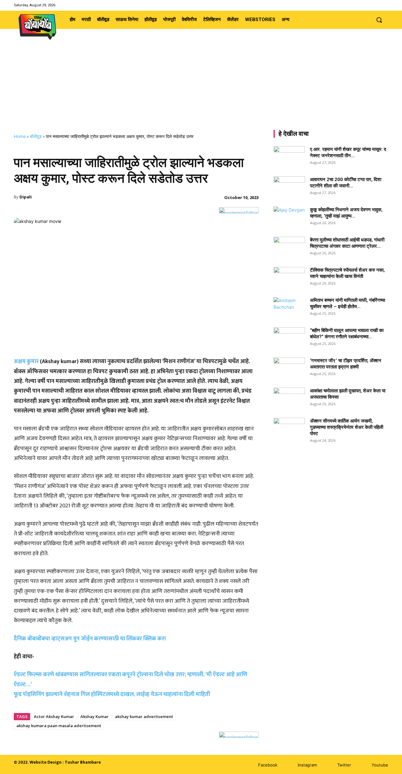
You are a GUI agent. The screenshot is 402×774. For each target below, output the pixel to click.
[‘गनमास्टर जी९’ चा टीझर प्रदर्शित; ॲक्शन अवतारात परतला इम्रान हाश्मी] (289, 368)
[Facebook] (360, 5)
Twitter (344, 764)
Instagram (307, 764)
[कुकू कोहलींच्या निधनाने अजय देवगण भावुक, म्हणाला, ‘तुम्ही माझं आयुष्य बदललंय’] (289, 218)
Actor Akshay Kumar (54, 716)
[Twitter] (376, 5)
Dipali (25, 197)
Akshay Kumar (94, 716)
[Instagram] (368, 5)
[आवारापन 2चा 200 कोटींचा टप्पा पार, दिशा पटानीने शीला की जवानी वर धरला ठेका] (289, 187)
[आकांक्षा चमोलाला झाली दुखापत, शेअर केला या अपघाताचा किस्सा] (289, 399)
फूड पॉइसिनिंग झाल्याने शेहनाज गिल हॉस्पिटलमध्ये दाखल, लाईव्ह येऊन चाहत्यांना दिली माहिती (112, 694)
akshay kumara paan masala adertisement (58, 725)
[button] (379, 20)
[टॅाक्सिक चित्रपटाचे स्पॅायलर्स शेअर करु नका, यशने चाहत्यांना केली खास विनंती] (289, 278)
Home (20, 136)
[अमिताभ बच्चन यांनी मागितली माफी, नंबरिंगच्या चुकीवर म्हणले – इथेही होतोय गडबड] (289, 308)
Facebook (267, 764)
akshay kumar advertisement (144, 716)
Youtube (380, 764)
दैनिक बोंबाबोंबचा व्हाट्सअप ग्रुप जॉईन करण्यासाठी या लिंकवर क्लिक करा (90, 639)
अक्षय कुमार (26, 361)
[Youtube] (384, 5)
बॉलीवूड (36, 136)
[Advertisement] (201, 86)
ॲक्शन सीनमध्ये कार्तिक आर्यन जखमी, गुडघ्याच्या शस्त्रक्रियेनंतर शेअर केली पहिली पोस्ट (346, 427)
